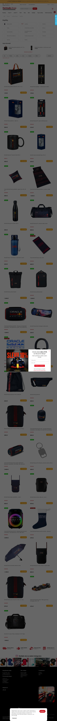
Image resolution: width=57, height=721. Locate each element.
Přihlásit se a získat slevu (39, 365)
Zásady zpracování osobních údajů (39, 370)
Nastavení (14, 718)
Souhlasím (42, 711)
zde (16, 715)
